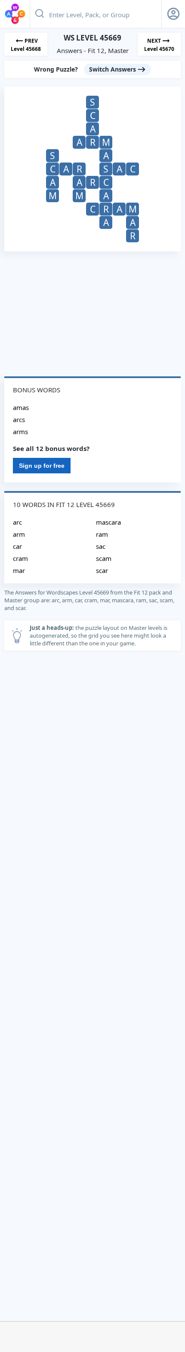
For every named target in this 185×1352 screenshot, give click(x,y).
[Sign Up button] (173, 14)
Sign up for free (42, 465)
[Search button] (39, 14)
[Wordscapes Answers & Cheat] (15, 14)
